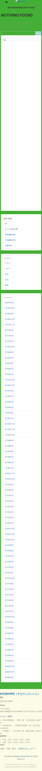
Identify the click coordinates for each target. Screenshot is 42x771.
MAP (10, 716)
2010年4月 (9, 650)
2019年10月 (10, 308)
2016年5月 (9, 363)
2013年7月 (9, 496)
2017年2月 (9, 341)
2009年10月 (10, 672)
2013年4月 (9, 507)
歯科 (7, 285)
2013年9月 (9, 484)
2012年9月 (9, 545)
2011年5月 (9, 595)
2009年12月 (10, 666)
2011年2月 (9, 606)
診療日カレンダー (26, 748)
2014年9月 (9, 440)
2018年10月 (10, 319)
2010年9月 (9, 622)
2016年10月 (10, 347)
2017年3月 (9, 336)
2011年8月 (9, 584)
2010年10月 (10, 617)
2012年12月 (10, 529)
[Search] (38, 33)
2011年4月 (9, 600)
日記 (7, 280)
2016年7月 (9, 358)
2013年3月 (9, 512)
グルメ (7, 263)
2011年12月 (10, 578)
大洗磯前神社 (10, 240)
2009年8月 (9, 677)
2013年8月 (9, 490)
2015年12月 (10, 380)
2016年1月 (9, 374)
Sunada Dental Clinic (22, 756)
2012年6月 (9, 562)
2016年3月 (9, 369)
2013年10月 (10, 479)
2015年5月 (9, 402)
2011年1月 (9, 611)
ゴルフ (7, 268)
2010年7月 (9, 633)
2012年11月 (10, 534)
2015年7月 (9, 396)
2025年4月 (9, 303)
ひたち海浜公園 (11, 229)
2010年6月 (9, 639)
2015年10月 (10, 385)
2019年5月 (9, 314)
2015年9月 (9, 391)
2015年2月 (9, 418)
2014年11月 (10, 429)
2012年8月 (9, 551)
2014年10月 (10, 435)
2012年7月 (9, 556)
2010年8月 (9, 628)
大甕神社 (8, 246)
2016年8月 (9, 352)
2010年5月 (9, 644)
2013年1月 (9, 523)
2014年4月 (9, 451)
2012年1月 (9, 573)
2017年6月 (9, 330)
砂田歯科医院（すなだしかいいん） (20, 693)
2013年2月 (9, 518)
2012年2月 (9, 567)
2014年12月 (10, 424)
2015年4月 (9, 407)
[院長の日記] (21, 1)
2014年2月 (9, 462)
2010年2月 (9, 661)
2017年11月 (10, 325)
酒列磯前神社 (10, 235)
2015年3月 (9, 413)
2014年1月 (9, 468)
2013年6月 (9, 501)
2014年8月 (9, 446)
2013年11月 (10, 473)
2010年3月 (9, 655)
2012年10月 (10, 540)
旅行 (7, 274)
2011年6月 (9, 589)
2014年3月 (9, 457)
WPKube (34, 767)
